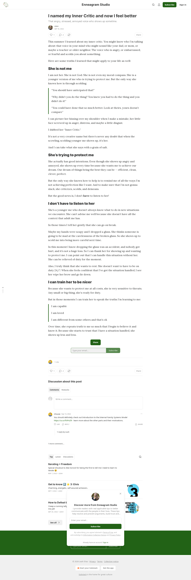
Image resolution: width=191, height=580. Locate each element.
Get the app (108, 568)
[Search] (153, 4)
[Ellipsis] (141, 414)
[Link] (44, 68)
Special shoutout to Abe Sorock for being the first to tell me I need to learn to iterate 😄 (82, 469)
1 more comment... (56, 444)
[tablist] (59, 389)
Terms (100, 561)
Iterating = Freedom (60, 464)
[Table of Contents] (3, 290)
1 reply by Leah (63, 432)
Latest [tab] (58, 457)
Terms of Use (108, 532)
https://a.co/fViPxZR (63, 420)
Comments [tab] (54, 390)
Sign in (183, 4)
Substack (83, 574)
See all (53, 522)
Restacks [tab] (65, 390)
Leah (56, 26)
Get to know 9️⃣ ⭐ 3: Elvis (63, 484)
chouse (57, 414)
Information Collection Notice (94, 535)
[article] (95, 470)
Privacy (93, 561)
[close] (120, 494)
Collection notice (111, 561)
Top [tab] (51, 457)
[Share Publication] (159, 4)
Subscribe (169, 4)
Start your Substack (89, 568)
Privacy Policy (115, 535)
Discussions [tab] (68, 457)
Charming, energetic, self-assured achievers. (68, 488)
